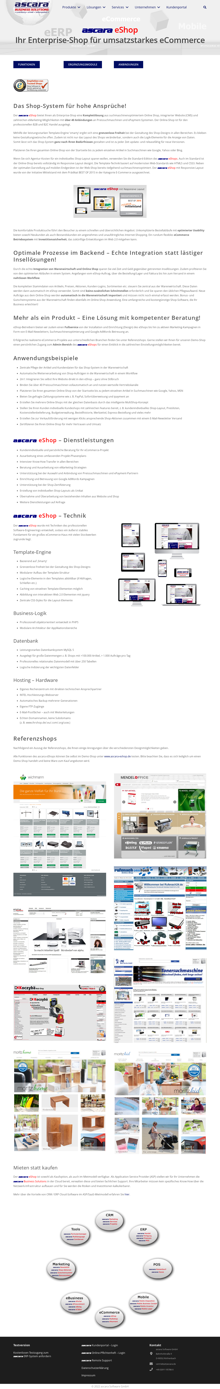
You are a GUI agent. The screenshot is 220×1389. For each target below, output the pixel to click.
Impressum (88, 1375)
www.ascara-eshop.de (117, 756)
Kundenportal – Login (99, 1345)
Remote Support (96, 1360)
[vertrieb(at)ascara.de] (152, 1364)
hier (127, 1194)
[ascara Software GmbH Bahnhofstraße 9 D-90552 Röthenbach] (152, 1354)
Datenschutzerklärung (95, 1368)
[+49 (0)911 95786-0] (152, 1369)
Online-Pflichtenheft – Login (103, 1353)
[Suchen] (205, 7)
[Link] (31, 7)
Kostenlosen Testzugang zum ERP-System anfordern (32, 1354)
